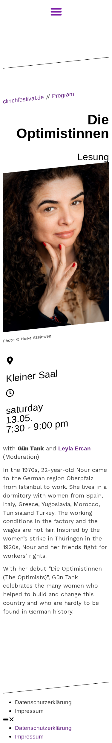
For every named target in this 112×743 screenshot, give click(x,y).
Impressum (29, 711)
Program (63, 95)
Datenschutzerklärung (43, 702)
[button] (56, 719)
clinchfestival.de (23, 99)
